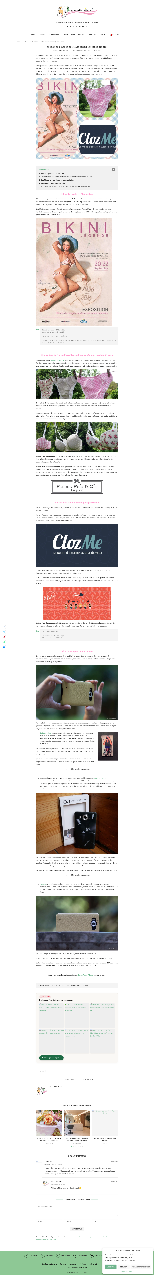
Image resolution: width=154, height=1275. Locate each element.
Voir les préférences (141, 1267)
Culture (81, 35)
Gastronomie (54, 35)
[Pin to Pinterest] (4, 637)
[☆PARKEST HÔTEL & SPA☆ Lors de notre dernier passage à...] (51, 1041)
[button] (39, 1128)
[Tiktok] (86, 26)
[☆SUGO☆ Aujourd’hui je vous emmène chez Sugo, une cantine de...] (102, 1015)
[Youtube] (79, 26)
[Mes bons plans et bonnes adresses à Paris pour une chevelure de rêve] (77, 1123)
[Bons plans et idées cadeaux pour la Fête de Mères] (49, 1123)
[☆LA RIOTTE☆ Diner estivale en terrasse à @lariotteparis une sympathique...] (77, 1041)
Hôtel (66, 35)
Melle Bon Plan (64, 50)
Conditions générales (49, 1264)
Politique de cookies (126, 1271)
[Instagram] (73, 26)
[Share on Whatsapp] (4, 642)
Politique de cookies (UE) (88, 1264)
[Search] (123, 35)
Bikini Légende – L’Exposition (52, 173)
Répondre (114, 1161)
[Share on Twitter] (4, 632)
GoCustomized (45, 733)
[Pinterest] (76, 26)
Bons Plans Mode (85, 975)
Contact (103, 35)
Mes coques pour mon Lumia (53, 183)
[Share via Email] (4, 647)
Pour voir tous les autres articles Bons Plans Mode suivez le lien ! (68, 186)
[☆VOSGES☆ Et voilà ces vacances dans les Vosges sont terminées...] (77, 1015)
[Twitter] (70, 26)
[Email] (83, 26)
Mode (73, 35)
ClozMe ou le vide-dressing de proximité (57, 180)
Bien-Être (92, 35)
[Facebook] (67, 26)
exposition (41, 1071)
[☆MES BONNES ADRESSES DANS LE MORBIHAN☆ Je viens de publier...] (51, 1015)
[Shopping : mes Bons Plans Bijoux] (105, 1123)
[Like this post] (80, 1079)
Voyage (42, 35)
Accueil (33, 35)
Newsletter (72, 1264)
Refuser (123, 1267)
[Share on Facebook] (4, 627)
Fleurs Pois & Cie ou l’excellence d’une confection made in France (67, 177)
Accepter (111, 1267)
